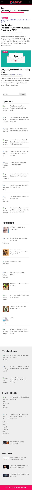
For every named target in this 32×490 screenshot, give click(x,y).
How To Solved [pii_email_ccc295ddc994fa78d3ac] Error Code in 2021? (15, 28)
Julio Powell (19, 33)
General (5, 18)
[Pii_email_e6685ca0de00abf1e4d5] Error (15, 70)
